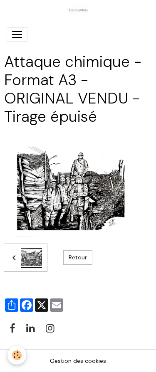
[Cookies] (16, 355)
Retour (78, 257)
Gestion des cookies (78, 361)
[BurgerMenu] (17, 34)
